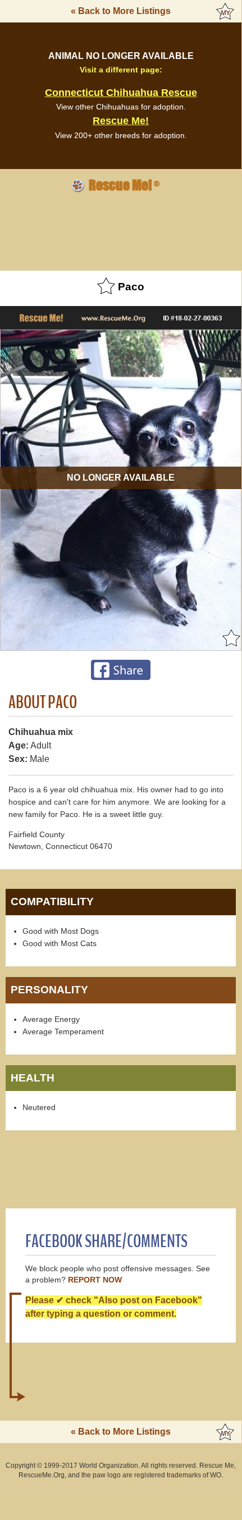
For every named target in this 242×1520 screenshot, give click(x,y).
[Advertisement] (121, 230)
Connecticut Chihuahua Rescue (121, 92)
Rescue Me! (121, 120)
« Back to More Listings (121, 11)
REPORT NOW (95, 1280)
